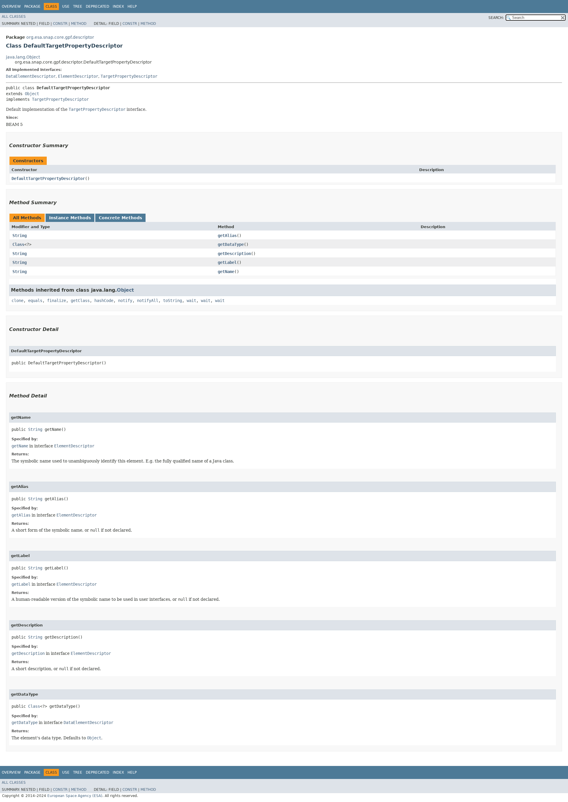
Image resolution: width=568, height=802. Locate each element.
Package (32, 6)
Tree (77, 6)
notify (125, 300)
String (19, 235)
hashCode (103, 300)
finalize (56, 300)
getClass (80, 300)
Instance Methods (70, 217)
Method (78, 24)
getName (226, 271)
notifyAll (147, 300)
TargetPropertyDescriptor (129, 76)
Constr (60, 24)
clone (17, 300)
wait (191, 300)
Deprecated (97, 6)
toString (172, 300)
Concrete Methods (120, 217)
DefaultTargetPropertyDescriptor (48, 178)
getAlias (227, 235)
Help (132, 6)
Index (118, 6)
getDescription (234, 253)
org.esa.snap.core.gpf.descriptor (60, 37)
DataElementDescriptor (31, 76)
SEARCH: (496, 18)
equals (35, 300)
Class (18, 244)
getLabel (227, 262)
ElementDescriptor (78, 76)
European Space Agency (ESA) (74, 796)
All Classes (14, 16)
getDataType (231, 244)
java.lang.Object (23, 57)
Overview (11, 6)
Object (32, 93)
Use (66, 6)
